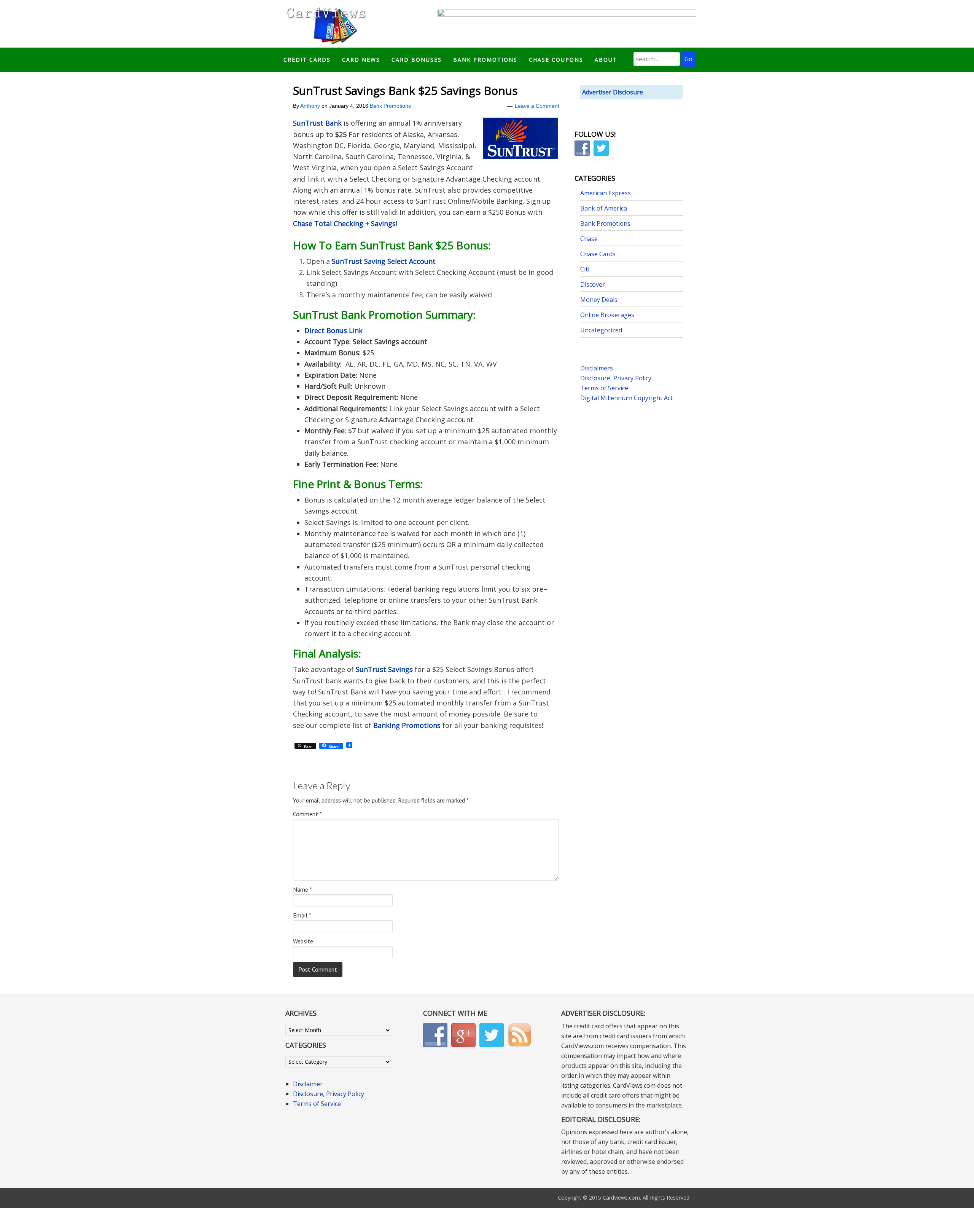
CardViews (325, 24)
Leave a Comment (537, 106)
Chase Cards (598, 254)
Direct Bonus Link (333, 330)
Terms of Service (604, 388)
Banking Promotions (407, 725)
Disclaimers (596, 368)
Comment (307, 814)
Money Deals (599, 299)
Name (302, 889)
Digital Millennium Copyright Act (626, 398)
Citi (584, 269)
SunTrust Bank (317, 123)
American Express (605, 193)
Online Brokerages (607, 315)
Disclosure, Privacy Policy (615, 378)
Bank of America (603, 208)
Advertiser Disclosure (612, 92)
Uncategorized (601, 330)
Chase (589, 239)
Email (302, 915)
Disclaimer (308, 1084)
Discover (592, 284)
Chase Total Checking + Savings (344, 223)
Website (303, 941)
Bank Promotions (390, 106)
